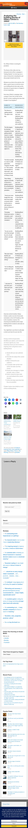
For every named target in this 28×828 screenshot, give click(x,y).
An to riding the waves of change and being (13, 601)
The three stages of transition (14, 761)
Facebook (6, 642)
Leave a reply (7, 24)
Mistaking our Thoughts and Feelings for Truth (14, 679)
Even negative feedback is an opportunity (13, 686)
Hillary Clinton (10, 450)
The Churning (19, 23)
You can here (12, 622)
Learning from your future (9, 694)
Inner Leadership (16, 449)
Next (24, 14)
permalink (17, 452)
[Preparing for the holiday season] (17, 416)
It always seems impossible (14, 771)
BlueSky (6, 640)
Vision (15, 450)
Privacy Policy (6, 804)
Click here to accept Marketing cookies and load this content (14, 45)
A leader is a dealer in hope (13, 729)
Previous (18, 14)
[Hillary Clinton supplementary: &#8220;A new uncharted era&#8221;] (8, 416)
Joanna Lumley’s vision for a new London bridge (8, 438)
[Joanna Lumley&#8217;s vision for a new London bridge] (8, 433)
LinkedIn (6, 638)
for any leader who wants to (13, 565)
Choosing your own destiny (13, 781)
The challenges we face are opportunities (13, 677)
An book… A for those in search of (12, 609)
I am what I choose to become (14, 751)
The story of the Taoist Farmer (14, 713)
